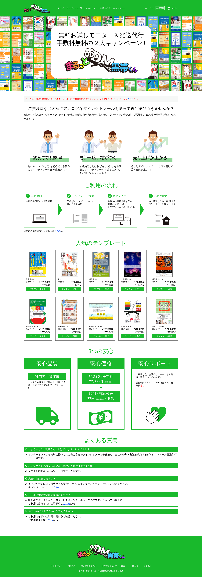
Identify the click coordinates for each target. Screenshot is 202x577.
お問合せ (134, 566)
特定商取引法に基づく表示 (113, 566)
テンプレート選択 (37, 289)
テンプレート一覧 (74, 8)
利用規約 (71, 566)
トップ (60, 8)
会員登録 (160, 8)
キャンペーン (119, 8)
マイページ (90, 8)
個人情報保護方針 (88, 566)
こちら (131, 99)
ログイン (149, 8)
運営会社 (147, 566)
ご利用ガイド (104, 8)
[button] (99, 87)
